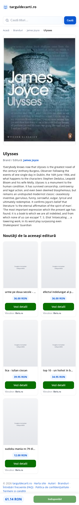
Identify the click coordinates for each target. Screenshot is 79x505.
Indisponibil (55, 499)
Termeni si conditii (14, 491)
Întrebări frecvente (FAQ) (18, 487)
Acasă (6, 30)
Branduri (18, 30)
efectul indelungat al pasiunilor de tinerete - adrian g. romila (58, 292)
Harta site (40, 483)
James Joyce (33, 30)
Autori (52, 483)
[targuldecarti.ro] (21, 7)
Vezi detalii (20, 306)
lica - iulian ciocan (16, 370)
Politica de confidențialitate (52, 487)
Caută (70, 20)
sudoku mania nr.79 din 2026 (20, 449)
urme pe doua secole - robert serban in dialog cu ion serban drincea (20, 292)
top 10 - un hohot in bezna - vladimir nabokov (58, 370)
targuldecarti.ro (22, 483)
